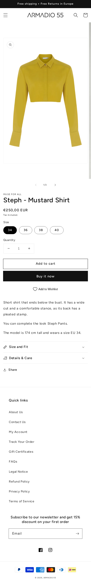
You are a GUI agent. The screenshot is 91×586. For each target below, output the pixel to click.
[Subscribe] (77, 533)
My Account (18, 432)
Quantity (9, 240)
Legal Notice (18, 472)
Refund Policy (19, 481)
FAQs (13, 461)
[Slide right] (55, 185)
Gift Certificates (21, 452)
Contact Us (17, 422)
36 (26, 230)
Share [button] (12, 370)
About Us (16, 412)
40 (57, 230)
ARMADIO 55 (50, 578)
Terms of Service (21, 501)
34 (10, 230)
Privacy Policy (19, 491)
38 (41, 230)
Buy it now (45, 276)
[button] (5, 15)
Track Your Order (21, 442)
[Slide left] (36, 185)
